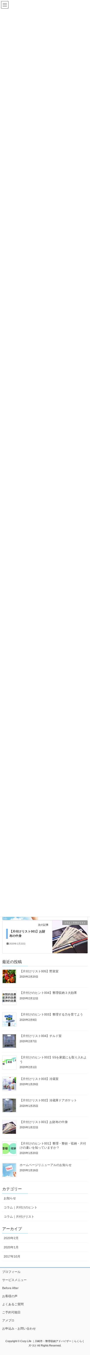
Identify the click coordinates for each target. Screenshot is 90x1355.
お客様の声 (9, 1296)
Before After (10, 1288)
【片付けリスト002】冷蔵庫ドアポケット (48, 1100)
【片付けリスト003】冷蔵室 (39, 1079)
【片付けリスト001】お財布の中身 (44, 1122)
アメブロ (8, 1320)
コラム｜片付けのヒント (20, 1207)
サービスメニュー (14, 1280)
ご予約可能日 (11, 1312)
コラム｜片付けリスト (19, 1216)
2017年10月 (12, 1256)
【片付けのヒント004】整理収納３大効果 (48, 992)
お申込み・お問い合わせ (19, 1328)
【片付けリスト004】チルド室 (41, 1036)
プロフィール (11, 1272)
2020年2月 (11, 1238)
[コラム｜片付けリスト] (70, 936)
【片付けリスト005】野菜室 (39, 971)
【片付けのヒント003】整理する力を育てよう (51, 1014)
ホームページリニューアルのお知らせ (46, 1165)
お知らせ (10, 1198)
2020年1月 (11, 1247)
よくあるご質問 (13, 1304)
